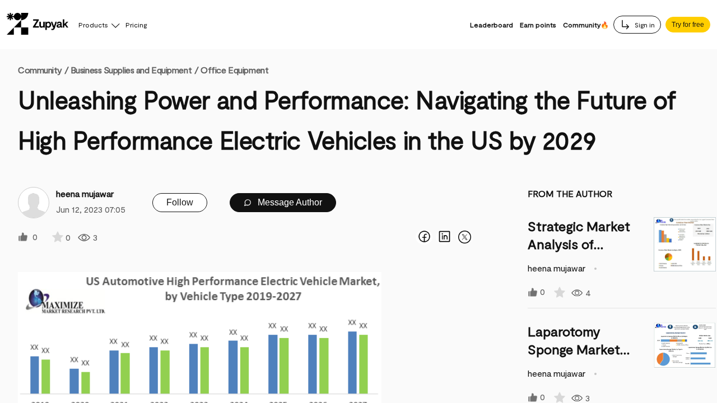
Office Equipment (234, 69)
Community (43, 69)
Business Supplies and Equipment (131, 69)
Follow (179, 202)
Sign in (644, 25)
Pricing (136, 25)
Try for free (688, 25)
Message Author (288, 202)
